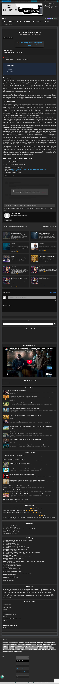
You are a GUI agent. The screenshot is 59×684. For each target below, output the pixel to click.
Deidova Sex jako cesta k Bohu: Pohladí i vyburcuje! (19, 556)
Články (20, 651)
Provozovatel (46, 21)
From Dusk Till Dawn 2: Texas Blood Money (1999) (19, 573)
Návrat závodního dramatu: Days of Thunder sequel (16, 485)
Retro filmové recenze (43, 648)
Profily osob (5, 648)
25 (19, 674)
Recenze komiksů (35, 648)
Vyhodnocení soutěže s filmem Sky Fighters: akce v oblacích (22, 528)
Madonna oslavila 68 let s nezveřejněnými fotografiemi (23, 396)
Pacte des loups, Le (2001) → (50, 226)
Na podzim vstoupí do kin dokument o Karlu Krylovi (20, 540)
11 (19, 668)
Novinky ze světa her (48, 646)
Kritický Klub (5, 646)
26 (22, 674)
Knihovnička (53, 644)
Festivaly (27, 642)
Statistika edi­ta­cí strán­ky (16, 170)
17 (17, 671)
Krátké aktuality (12, 646)
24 (17, 674)
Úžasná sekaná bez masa (14, 559)
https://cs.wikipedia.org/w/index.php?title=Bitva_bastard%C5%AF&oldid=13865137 (29, 169)
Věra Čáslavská (11, 562)
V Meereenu (9, 69)
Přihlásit (5, 604)
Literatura (27, 21)
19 (22, 671)
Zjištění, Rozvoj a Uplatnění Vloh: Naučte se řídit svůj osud (16, 512)
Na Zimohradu (10, 71)
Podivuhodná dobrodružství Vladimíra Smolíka (47, 256)
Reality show (11, 648)
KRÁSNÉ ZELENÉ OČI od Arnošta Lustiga (19, 463)
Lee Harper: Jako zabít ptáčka (14, 565)
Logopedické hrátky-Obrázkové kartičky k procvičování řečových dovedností (28, 469)
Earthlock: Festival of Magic (14, 568)
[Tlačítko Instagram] (51, 18)
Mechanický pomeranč (13, 531)
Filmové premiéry (6, 644)
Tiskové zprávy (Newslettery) (31, 649)
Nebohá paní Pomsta (12, 533)
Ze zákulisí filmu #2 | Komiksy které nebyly (18, 549)
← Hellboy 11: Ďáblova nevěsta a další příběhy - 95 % (14, 226)
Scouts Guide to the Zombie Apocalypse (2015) (18, 547)
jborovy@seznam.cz (13, 627)
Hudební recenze (46, 644)
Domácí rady (21, 642)
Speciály (18, 649)
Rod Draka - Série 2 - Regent (16, 233)
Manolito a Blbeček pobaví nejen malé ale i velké (31, 594)
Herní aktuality (28, 644)
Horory (34, 644)
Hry (20, 21)
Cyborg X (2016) (36, 589)
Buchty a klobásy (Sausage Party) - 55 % (17, 546)
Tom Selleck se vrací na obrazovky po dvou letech (15, 499)
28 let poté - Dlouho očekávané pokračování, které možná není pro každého (20, 515)
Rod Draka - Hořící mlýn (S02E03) (45, 233)
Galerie (23, 644)
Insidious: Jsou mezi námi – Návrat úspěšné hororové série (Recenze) (26, 445)
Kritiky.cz (50, 3)
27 (24, 674)
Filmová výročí (40, 642)
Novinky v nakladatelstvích (37, 646)
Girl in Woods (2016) (13, 555)
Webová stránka (9, 220)
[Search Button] (56, 18)
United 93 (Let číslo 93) (14, 525)
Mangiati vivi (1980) (20, 595)
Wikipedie (20, 34)
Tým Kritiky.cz (37, 21)
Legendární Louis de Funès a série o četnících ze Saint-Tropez (24, 408)
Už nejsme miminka (13, 543)
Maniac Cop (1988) (12, 574)
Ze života (15, 651)
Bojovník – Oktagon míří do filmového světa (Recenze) (22, 403)
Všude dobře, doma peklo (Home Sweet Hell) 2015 (14, 510)
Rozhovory (5, 649)
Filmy (5, 21)
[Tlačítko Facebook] (47, 18)
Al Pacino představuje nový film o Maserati (13, 455)
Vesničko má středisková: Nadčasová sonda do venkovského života (25, 433)
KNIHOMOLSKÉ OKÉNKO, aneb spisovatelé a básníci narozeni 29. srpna (27, 480)
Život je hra (13, 256)
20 (24, 671)
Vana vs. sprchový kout (13, 577)
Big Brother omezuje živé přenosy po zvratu (14, 459)
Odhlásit (9, 604)
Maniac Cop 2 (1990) (12, 576)
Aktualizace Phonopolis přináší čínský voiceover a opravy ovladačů (26, 493)
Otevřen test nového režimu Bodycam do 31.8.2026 (21, 474)
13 (24, 668)
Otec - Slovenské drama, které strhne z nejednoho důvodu (16, 508)
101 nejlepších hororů (13, 642)
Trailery (39, 649)
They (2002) (11, 580)
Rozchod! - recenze (12, 530)
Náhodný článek (8, 24)
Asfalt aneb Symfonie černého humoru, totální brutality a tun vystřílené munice (26, 561)
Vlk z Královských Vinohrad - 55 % (16, 558)
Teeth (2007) (11, 582)
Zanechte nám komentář (36, 34)
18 (19, 671)
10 (17, 668)
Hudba (41, 644)
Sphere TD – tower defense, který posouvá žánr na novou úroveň (25, 415)
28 (27, 674)
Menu (5, 18)
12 (22, 668)
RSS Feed (5, 609)
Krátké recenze (19, 646)
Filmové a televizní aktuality (49, 642)
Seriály (12, 21)
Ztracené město (12, 527)
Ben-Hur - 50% (11, 541)
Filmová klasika (33, 642)
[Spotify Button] (54, 18)
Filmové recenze (14, 644)
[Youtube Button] (52, 18)
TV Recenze (44, 649)
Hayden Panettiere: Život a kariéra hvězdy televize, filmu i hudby (25, 439)
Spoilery (29, 30)
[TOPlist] (5, 657)
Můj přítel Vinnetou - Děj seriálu (44, 278)
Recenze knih (27, 648)
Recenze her (22, 648)
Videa (49, 649)
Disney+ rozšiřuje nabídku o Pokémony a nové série (16, 489)
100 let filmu (5, 642)
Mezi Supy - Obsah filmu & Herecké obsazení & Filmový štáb (19, 279)
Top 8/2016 (10, 567)
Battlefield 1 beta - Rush (13, 579)
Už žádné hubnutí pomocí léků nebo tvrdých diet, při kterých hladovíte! (24, 552)
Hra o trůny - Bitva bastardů (29, 32)
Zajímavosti (53, 649)
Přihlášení (53, 292)
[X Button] (45, 18)
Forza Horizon (11, 570)
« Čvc (17, 678)
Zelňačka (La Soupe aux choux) (17, 589)
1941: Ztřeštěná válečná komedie (17, 390)
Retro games (51, 648)
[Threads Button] (49, 18)
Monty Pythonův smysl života (16, 421)
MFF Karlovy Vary (27, 646)
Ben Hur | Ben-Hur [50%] (13, 544)
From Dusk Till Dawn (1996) (14, 571)
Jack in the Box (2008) (37, 595)
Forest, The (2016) (12, 550)
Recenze (16, 648)
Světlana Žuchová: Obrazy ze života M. (17, 553)
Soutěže (13, 649)
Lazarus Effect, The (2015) (14, 564)
